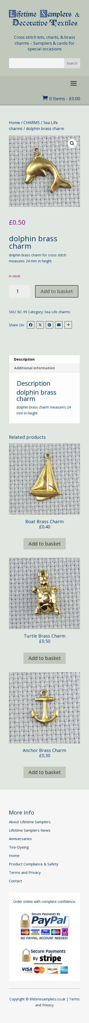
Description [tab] (24, 359)
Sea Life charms (57, 311)
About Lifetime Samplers (30, 821)
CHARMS (31, 122)
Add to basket (57, 291)
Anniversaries (20, 838)
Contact (15, 880)
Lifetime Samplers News (29, 830)
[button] (72, 143)
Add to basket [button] (44, 543)
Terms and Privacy (25, 872)
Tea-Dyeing (19, 847)
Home (14, 122)
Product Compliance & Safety (33, 863)
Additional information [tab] (34, 368)
